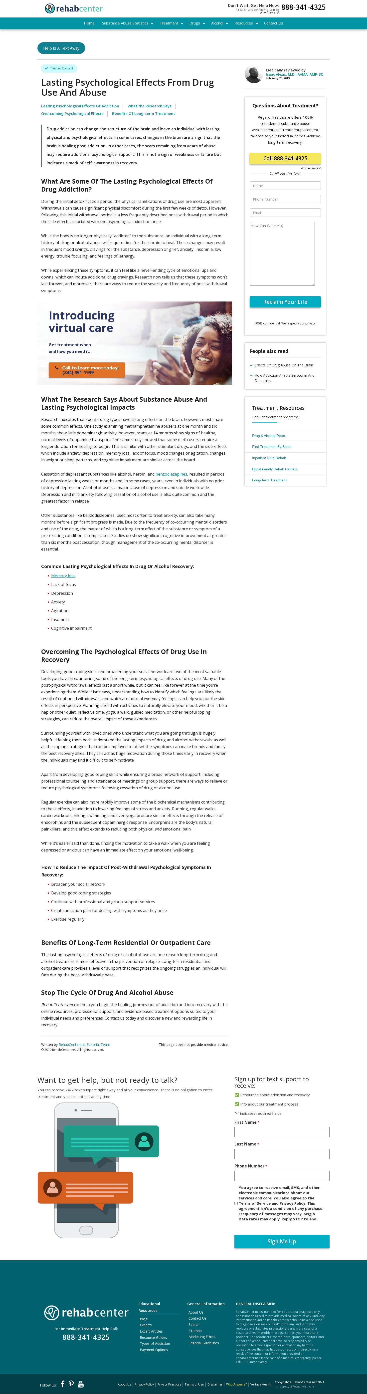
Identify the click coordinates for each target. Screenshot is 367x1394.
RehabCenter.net (305, 1382)
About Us (195, 1312)
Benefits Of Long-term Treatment (143, 113)
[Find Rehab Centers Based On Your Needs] (86, 1311)
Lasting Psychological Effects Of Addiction (80, 105)
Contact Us (197, 1318)
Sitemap (195, 1330)
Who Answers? (269, 12)
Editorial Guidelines (203, 1343)
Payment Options (154, 1349)
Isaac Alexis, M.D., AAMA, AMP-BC (294, 74)
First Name (246, 1122)
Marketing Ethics (201, 1336)
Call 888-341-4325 (285, 158)
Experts (146, 1325)
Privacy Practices (169, 1384)
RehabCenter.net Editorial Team (84, 1044)
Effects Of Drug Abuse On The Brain (284, 365)
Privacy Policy (144, 1384)
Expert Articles (151, 1331)
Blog (143, 1319)
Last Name (246, 1144)
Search (193, 1324)
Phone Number (250, 1166)
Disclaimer (214, 1384)
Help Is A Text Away (61, 48)
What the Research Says (150, 105)
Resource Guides (153, 1337)
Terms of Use (194, 1384)
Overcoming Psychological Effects (72, 113)
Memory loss (63, 575)
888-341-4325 (303, 7)
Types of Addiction (155, 1343)
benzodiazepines (171, 474)
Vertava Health (260, 1384)
